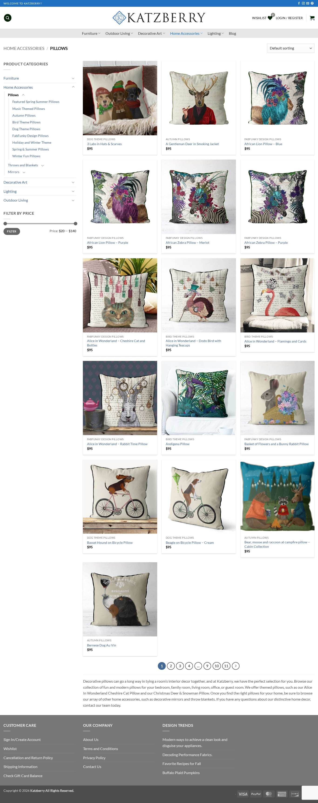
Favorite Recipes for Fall (181, 763)
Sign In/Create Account (22, 739)
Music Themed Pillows (28, 109)
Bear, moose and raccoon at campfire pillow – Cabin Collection (277, 544)
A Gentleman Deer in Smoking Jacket (192, 144)
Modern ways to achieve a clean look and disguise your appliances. (194, 742)
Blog (232, 33)
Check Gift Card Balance (22, 775)
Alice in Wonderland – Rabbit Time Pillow (117, 444)
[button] (289, 18)
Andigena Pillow (177, 444)
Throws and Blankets (23, 165)
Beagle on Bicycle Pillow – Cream (190, 543)
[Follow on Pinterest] (312, 3)
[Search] (7, 18)
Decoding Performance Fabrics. (187, 754)
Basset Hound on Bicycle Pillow (110, 543)
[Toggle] (73, 78)
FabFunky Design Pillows (30, 136)
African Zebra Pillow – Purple (266, 242)
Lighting (214, 33)
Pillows (13, 95)
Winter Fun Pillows (26, 156)
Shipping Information (20, 766)
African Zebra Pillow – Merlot (187, 242)
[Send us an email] (307, 3)
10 (217, 666)
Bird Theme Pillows (26, 122)
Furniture (89, 33)
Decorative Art (150, 33)
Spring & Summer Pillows (30, 149)
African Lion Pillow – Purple (107, 242)
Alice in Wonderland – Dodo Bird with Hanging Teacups (193, 343)
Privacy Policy (94, 757)
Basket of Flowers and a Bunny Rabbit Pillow (276, 444)
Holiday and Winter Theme (31, 142)
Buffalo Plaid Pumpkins (181, 772)
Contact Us (92, 766)
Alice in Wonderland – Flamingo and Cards (275, 341)
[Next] (236, 666)
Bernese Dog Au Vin (101, 645)
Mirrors (13, 172)
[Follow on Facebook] (299, 3)
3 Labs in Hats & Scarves (104, 144)
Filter (11, 231)
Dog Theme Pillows (26, 129)
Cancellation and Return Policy (28, 757)
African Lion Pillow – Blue (263, 144)
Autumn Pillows (24, 115)
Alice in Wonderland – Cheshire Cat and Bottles (116, 343)
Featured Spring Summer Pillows (35, 102)
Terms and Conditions (100, 748)
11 (226, 666)
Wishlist (10, 748)
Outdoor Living (117, 33)
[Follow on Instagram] (303, 3)
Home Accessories (185, 33)
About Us (90, 739)
